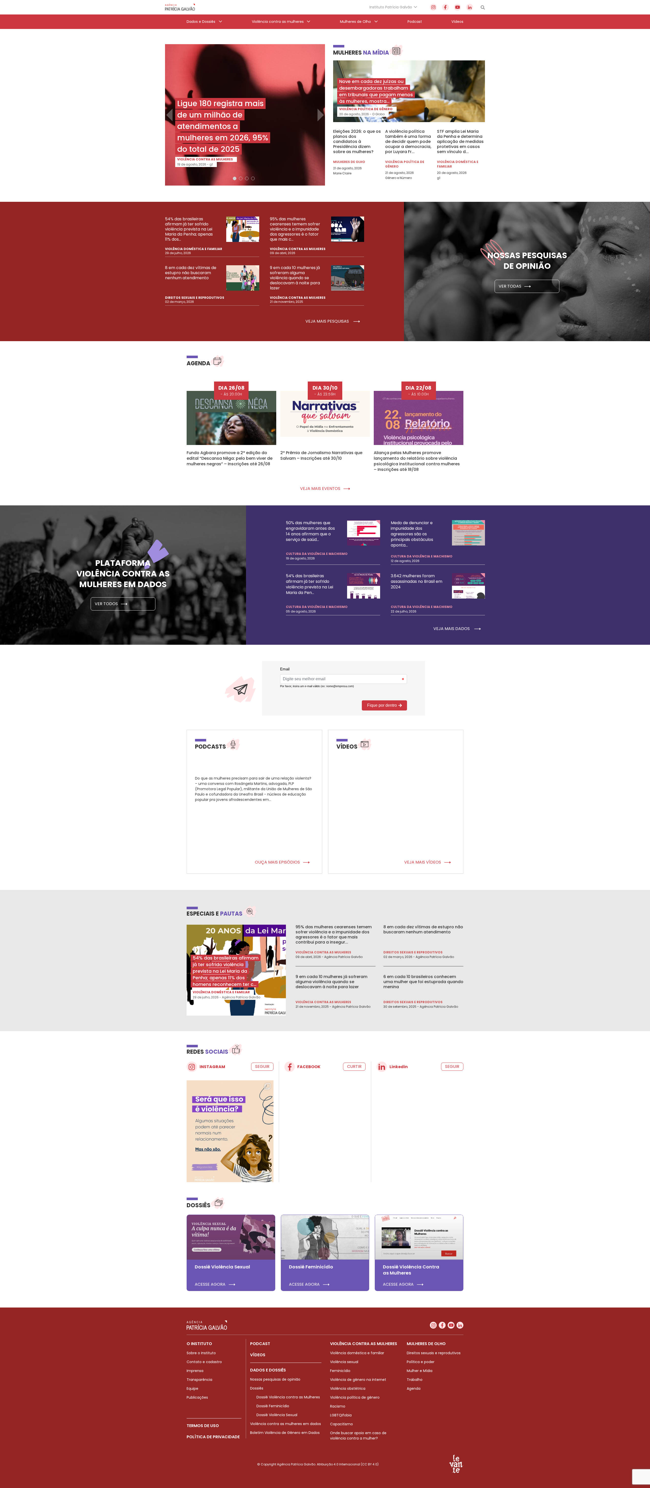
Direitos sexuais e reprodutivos (194, 298)
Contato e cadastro (204, 1361)
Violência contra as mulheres (205, 159)
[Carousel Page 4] (253, 178)
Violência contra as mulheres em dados (285, 1423)
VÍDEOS (257, 1355)
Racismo (337, 1406)
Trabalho (414, 1379)
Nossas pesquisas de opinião (275, 1379)
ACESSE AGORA (210, 1284)
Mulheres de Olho (349, 162)
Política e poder (420, 1361)
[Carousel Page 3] (247, 178)
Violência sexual (344, 1361)
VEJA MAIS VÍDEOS (423, 862)
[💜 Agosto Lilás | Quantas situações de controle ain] (230, 1134)
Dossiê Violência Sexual (276, 1414)
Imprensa (195, 1370)
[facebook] (445, 7)
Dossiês (256, 1388)
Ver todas (510, 286)
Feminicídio (340, 1370)
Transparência (199, 1379)
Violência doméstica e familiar (457, 164)
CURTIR (354, 1066)
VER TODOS (107, 604)
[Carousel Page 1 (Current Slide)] (234, 178)
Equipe (192, 1388)
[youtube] (457, 7)
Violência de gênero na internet (358, 1379)
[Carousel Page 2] (240, 178)
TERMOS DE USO (203, 1426)
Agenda (413, 1388)
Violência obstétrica (347, 1388)
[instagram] (433, 7)
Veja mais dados (452, 629)
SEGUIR (262, 1066)
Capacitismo (341, 1424)
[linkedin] (469, 7)
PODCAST (260, 1344)
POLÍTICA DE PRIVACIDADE (213, 1437)
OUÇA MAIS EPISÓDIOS (278, 862)
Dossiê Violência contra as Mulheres (288, 1397)
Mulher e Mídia (419, 1370)
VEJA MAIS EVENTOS (320, 488)
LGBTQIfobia (341, 1415)
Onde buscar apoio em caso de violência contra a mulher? (358, 1435)
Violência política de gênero (366, 109)
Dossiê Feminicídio (272, 1406)
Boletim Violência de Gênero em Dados (285, 1432)
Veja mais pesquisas (327, 321)
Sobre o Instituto (201, 1352)
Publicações (197, 1397)
